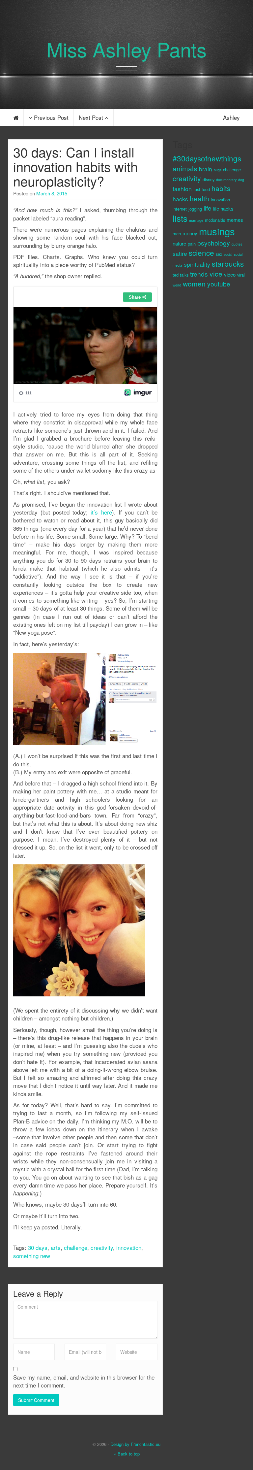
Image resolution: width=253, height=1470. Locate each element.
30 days (37, 1247)
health (199, 198)
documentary (226, 179)
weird (177, 285)
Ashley (231, 117)
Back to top (128, 1454)
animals (185, 168)
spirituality (197, 264)
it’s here (101, 512)
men (177, 233)
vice (216, 274)
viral (241, 275)
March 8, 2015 (51, 193)
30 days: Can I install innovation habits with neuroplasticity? (75, 166)
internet (180, 209)
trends (199, 273)
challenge (75, 1247)
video (230, 274)
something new (31, 1256)
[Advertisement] (199, 404)
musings (217, 231)
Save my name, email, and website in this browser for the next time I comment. (84, 1381)
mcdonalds (215, 220)
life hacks (223, 208)
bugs (217, 169)
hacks (180, 199)
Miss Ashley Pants (126, 49)
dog (241, 179)
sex (219, 254)
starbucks (228, 263)
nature (179, 243)
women (194, 283)
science (201, 252)
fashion (182, 188)
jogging (195, 209)
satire (180, 253)
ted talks (180, 275)
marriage (196, 220)
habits (221, 188)
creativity (102, 1247)
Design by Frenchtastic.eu (135, 1444)
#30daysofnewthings (207, 158)
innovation (128, 1247)
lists (180, 218)
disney (208, 179)
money (190, 233)
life (207, 207)
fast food (201, 189)
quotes (237, 244)
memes (235, 219)
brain (205, 169)
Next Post (92, 117)
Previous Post (50, 117)
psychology (213, 242)
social (228, 254)
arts (56, 1247)
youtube (218, 283)
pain (192, 244)
